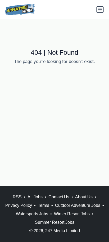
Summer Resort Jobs (54, 222)
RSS (17, 197)
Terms (43, 205)
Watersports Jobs (32, 214)
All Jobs (35, 197)
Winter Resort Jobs (72, 214)
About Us (84, 197)
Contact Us (58, 197)
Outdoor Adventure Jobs (77, 205)
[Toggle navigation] (100, 9)
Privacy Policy (18, 205)
